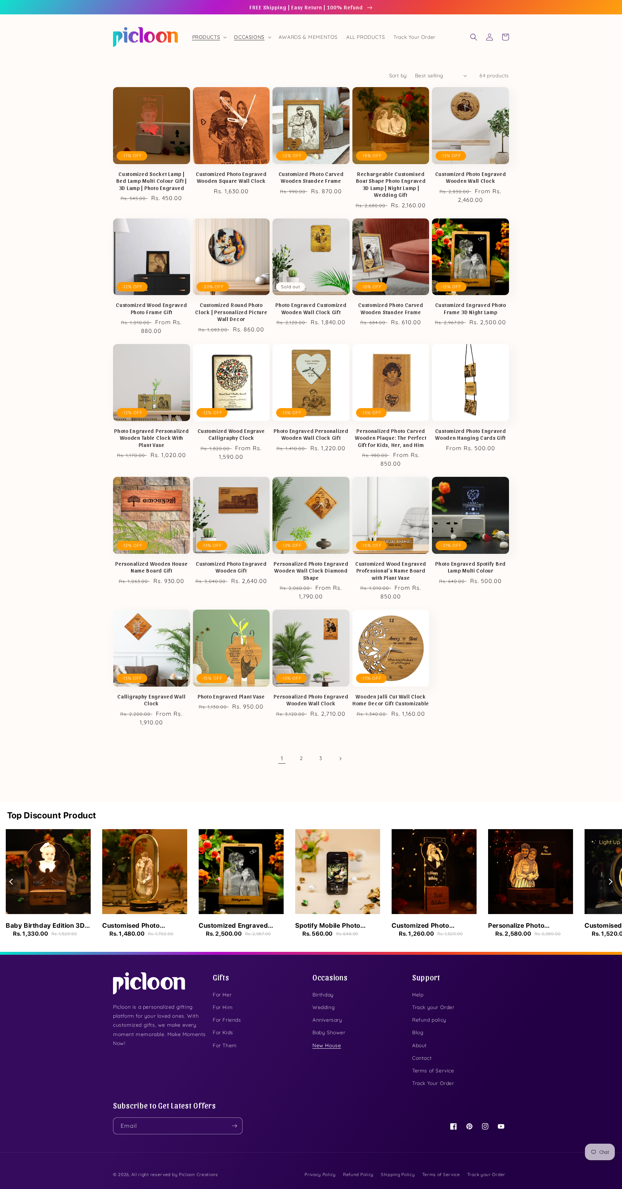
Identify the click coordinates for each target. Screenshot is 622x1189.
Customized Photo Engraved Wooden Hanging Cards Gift (470, 434)
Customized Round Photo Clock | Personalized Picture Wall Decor (231, 311)
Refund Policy (358, 1174)
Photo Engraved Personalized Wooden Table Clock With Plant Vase (151, 437)
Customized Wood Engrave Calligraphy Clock (231, 434)
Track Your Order (433, 1083)
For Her (222, 994)
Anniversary (327, 1020)
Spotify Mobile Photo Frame (327, 926)
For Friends (227, 1020)
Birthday (323, 994)
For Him (223, 1007)
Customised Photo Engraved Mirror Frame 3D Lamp (144, 926)
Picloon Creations (198, 1174)
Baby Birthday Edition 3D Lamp (45, 926)
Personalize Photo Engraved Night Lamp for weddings (527, 926)
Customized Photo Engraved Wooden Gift (231, 567)
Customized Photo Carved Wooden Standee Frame (311, 177)
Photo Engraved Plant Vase (231, 696)
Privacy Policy (320, 1174)
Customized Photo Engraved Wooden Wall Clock (470, 177)
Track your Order (433, 1007)
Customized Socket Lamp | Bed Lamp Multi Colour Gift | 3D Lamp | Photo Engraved (151, 180)
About (419, 1045)
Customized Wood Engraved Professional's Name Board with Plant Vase (390, 570)
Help (417, 994)
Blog (417, 1032)
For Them (225, 1045)
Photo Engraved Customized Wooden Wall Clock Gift (310, 308)
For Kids (223, 1032)
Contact (422, 1058)
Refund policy (429, 1020)
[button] (209, 37)
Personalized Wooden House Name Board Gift (151, 567)
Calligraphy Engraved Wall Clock (151, 699)
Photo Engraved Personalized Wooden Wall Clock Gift (311, 434)
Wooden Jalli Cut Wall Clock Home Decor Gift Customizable (390, 699)
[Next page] (340, 759)
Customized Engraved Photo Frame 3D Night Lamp (470, 308)
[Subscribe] (234, 1125)
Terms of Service (433, 1070)
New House (326, 1045)
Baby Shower (329, 1032)
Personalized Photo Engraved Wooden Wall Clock (311, 699)
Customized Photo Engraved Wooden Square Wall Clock (231, 177)
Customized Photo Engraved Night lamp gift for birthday (431, 926)
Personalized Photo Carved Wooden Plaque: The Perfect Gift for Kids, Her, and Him (391, 437)
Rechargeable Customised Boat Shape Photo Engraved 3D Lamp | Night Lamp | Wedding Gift (391, 184)
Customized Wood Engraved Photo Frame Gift (151, 308)
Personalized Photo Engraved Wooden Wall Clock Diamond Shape (311, 570)
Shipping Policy (398, 1174)
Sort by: (398, 75)
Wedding (323, 1007)
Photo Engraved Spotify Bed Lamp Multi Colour (470, 567)
